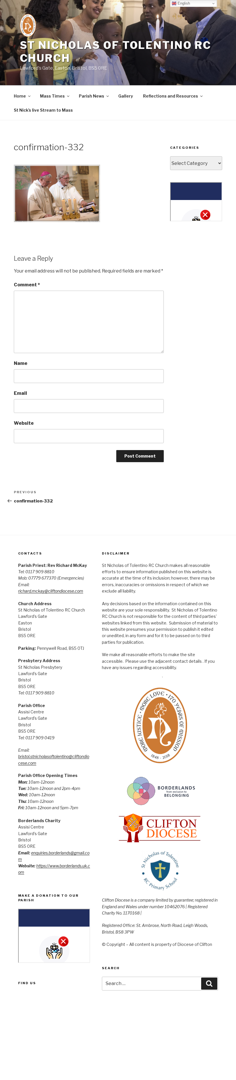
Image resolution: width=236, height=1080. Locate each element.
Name (20, 363)
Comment (27, 284)
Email (20, 393)
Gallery (125, 96)
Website (24, 423)
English (183, 3)
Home (20, 96)
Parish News (91, 96)
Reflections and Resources (170, 96)
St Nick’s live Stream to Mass (43, 110)
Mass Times (52, 96)
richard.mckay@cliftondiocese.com (50, 590)
